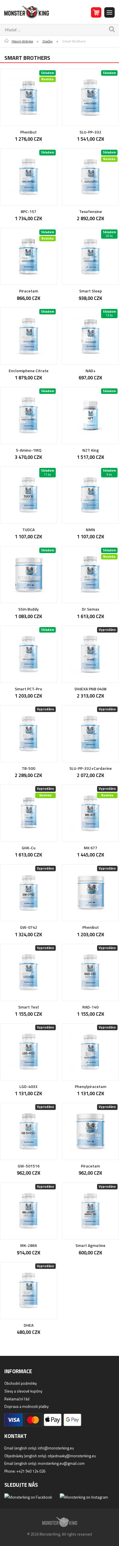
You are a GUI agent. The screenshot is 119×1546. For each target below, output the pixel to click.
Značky (47, 41)
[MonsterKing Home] (26, 12)
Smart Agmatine (90, 1245)
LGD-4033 (28, 1086)
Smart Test (28, 1007)
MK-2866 (28, 1245)
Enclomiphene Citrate (29, 371)
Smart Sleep (90, 291)
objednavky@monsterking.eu (72, 1456)
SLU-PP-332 (90, 132)
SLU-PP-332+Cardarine (90, 768)
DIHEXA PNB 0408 (90, 689)
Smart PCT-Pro (28, 689)
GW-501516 (29, 1166)
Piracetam (28, 291)
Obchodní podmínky (20, 1383)
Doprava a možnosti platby (26, 1406)
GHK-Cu (29, 848)
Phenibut (28, 132)
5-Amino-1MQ (28, 450)
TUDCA (28, 530)
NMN (90, 530)
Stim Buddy (28, 609)
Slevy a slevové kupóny (23, 1391)
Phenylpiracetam (90, 1086)
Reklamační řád (16, 1399)
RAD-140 (90, 1007)
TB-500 (28, 768)
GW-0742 (28, 927)
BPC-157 (28, 211)
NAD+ (90, 371)
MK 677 (90, 848)
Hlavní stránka (22, 41)
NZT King (90, 450)
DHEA (29, 1325)
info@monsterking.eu (56, 1448)
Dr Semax (90, 609)
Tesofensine (90, 211)
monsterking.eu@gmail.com (61, 1463)
